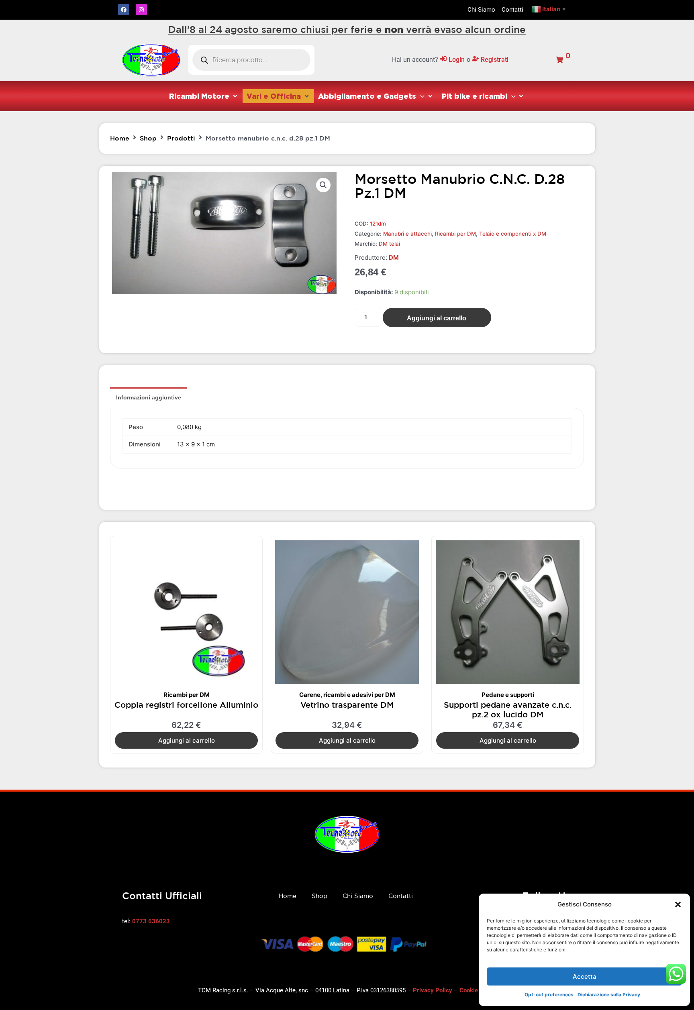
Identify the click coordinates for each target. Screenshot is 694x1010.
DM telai (389, 243)
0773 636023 (151, 921)
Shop (148, 138)
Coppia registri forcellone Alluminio (186, 704)
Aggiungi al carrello (436, 318)
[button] (678, 904)
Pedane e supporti (508, 694)
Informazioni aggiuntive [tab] (148, 397)
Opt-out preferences (549, 995)
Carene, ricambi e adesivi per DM (347, 694)
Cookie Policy (477, 990)
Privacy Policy (432, 990)
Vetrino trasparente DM (347, 704)
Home (119, 138)
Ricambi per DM (455, 233)
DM (394, 257)
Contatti (400, 895)
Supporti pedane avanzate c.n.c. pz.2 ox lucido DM (508, 709)
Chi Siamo (358, 895)
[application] (420, 96)
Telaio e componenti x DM (512, 233)
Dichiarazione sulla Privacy (609, 995)
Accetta (584, 976)
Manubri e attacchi (407, 233)
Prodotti (181, 138)
